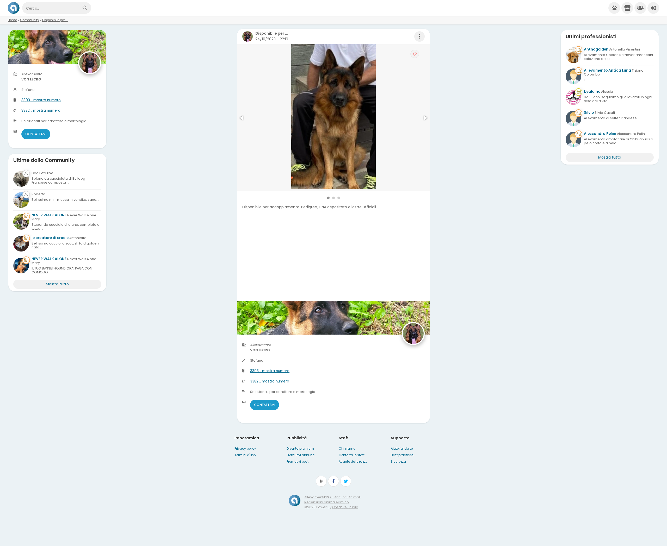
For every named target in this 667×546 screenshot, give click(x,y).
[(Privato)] (21, 179)
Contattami (264, 405)
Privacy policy (245, 449)
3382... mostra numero (269, 381)
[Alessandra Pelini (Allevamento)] (573, 139)
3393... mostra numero (269, 370)
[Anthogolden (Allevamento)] (573, 55)
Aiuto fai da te (402, 449)
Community (29, 20)
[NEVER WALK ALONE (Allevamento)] (21, 222)
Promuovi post (297, 462)
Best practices (402, 455)
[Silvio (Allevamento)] (573, 118)
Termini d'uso (245, 455)
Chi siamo (347, 449)
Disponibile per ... (55, 20)
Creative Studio (345, 507)
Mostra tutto (57, 284)
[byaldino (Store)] (573, 97)
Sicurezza (398, 462)
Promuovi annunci (301, 455)
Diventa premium (300, 449)
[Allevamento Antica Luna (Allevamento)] (573, 76)
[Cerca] (84, 8)
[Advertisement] (333, 264)
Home (12, 20)
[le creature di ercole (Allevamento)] (21, 244)
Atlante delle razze (353, 462)
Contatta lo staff (352, 455)
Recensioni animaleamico (326, 502)
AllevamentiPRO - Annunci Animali (332, 497)
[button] (242, 118)
